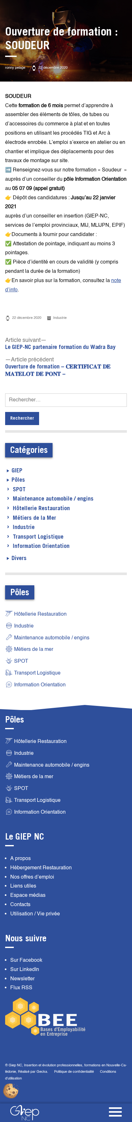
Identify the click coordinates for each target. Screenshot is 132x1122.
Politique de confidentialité (74, 1071)
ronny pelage (15, 67)
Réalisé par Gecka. (33, 1071)
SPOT (19, 489)
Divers (19, 558)
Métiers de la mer (33, 649)
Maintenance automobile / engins (53, 499)
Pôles (18, 480)
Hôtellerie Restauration (41, 508)
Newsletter (22, 979)
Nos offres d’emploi (32, 877)
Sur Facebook (26, 960)
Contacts (20, 904)
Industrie (60, 317)
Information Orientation (41, 546)
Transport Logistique (38, 537)
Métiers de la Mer (34, 518)
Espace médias (27, 895)
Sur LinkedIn (24, 969)
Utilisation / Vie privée (35, 914)
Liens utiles (23, 886)
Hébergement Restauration (41, 868)
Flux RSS (21, 987)
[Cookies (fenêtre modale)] (11, 1091)
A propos (20, 858)
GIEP (17, 470)
